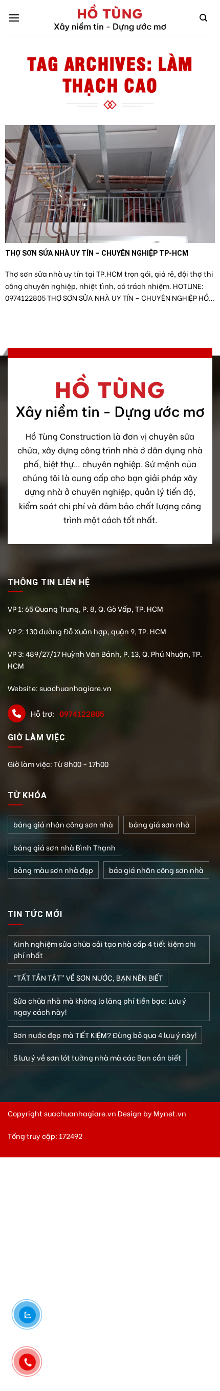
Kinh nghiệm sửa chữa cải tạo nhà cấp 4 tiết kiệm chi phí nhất (104, 949)
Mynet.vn (169, 1113)
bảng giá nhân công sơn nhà (63, 824)
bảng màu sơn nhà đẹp (53, 869)
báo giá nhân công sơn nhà (156, 869)
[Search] (203, 18)
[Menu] (14, 17)
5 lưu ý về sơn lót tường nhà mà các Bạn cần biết (97, 1057)
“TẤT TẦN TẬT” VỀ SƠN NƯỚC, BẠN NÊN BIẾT (88, 977)
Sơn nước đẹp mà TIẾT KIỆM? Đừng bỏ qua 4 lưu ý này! (104, 1034)
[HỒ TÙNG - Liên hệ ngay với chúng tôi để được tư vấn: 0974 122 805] (110, 18)
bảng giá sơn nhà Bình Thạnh (64, 847)
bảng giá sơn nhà (159, 824)
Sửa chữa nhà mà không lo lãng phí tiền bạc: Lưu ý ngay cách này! (99, 1006)
